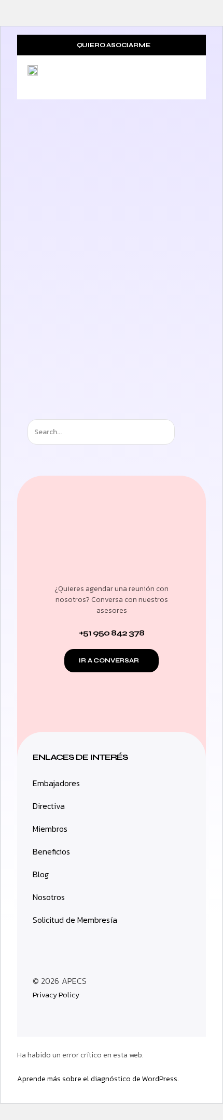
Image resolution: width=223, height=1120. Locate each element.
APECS (74, 981)
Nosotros (49, 897)
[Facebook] (61, 1016)
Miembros (50, 828)
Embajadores (56, 783)
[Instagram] (37, 1016)
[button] (187, 78)
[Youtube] (84, 1016)
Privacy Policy (56, 995)
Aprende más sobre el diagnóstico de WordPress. (98, 1078)
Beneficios (51, 851)
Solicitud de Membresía (75, 919)
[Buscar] (184, 432)
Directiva (49, 806)
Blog (41, 874)
